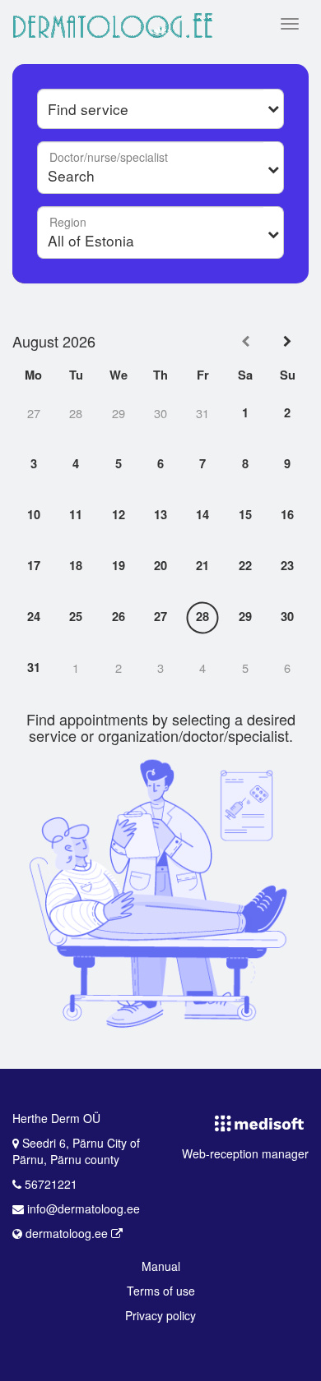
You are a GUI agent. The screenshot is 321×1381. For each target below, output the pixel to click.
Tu (76, 375)
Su (287, 375)
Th (160, 375)
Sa (245, 375)
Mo (33, 375)
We (118, 375)
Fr (203, 375)
